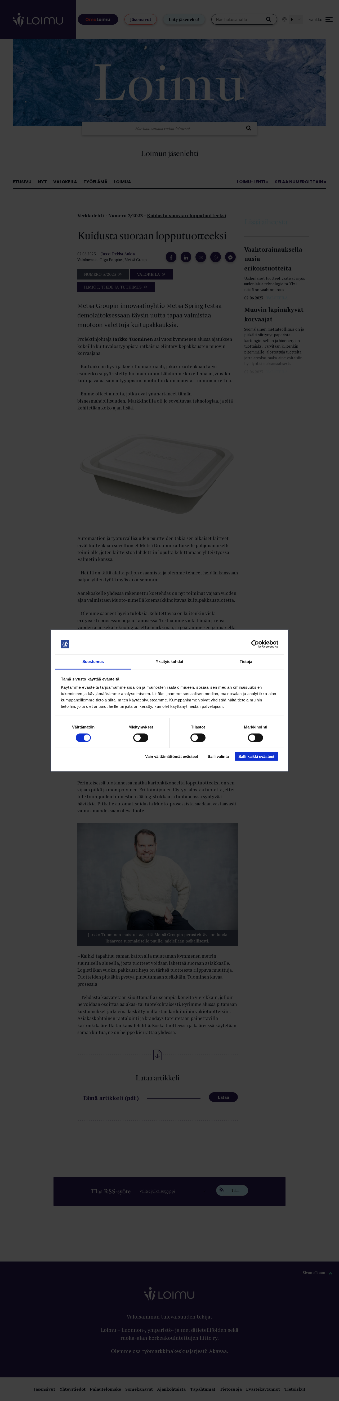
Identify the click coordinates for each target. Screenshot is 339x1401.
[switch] (140, 737)
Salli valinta (218, 756)
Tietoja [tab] (246, 661)
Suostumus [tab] (93, 661)
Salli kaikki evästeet (256, 756)
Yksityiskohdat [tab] (169, 661)
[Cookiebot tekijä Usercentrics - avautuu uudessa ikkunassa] (255, 644)
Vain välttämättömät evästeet (171, 756)
